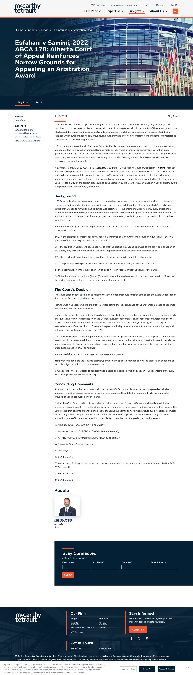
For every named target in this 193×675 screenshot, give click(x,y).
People (39, 102)
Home (19, 30)
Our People (92, 11)
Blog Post (23, 102)
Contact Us (76, 648)
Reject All (147, 669)
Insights (135, 11)
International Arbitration (24, 129)
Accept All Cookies (166, 669)
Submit (68, 574)
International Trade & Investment (27, 133)
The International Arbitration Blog (72, 30)
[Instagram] (139, 638)
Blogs (44, 30)
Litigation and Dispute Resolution (28, 137)
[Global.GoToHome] (27, 8)
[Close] (189, 667)
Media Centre (105, 648)
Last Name (98, 562)
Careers (160, 5)
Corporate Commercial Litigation (27, 141)
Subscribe (138, 629)
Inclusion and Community (124, 5)
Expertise (113, 11)
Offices (146, 5)
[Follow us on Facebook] (131, 638)
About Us (157, 11)
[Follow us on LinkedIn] (146, 638)
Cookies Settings (128, 669)
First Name (68, 562)
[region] (96, 668)
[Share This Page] (175, 30)
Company (126, 562)
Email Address (159, 562)
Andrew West (20, 120)
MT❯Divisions (98, 5)
